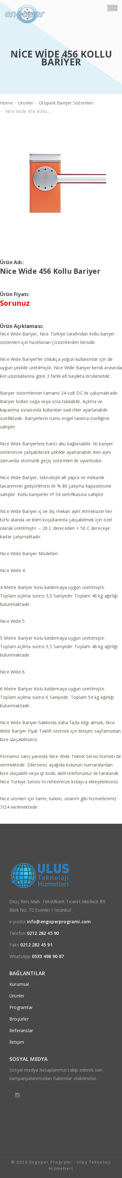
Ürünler (25, 103)
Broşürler (19, 1019)
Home (6, 103)
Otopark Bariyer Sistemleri (66, 103)
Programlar (21, 1007)
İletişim (16, 1042)
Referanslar (21, 1030)
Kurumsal (19, 984)
